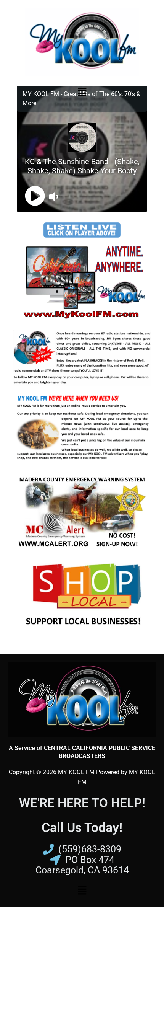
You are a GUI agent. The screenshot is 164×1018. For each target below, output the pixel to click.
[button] (82, 92)
